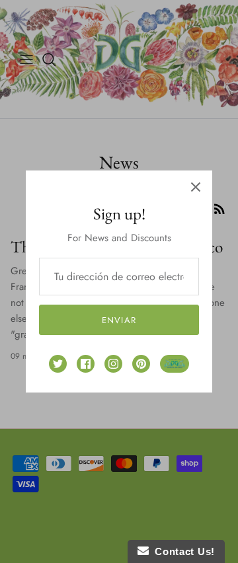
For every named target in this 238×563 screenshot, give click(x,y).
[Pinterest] (141, 364)
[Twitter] (58, 364)
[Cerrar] (195, 187)
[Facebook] (86, 364)
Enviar (119, 320)
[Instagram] (113, 364)
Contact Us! (182, 551)
